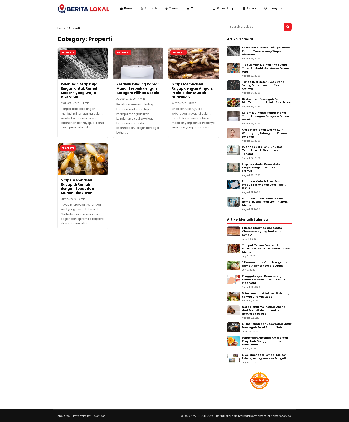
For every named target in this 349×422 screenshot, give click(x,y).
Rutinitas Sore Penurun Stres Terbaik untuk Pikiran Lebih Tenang (262, 150)
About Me (63, 416)
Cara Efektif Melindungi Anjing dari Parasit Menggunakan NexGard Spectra (263, 310)
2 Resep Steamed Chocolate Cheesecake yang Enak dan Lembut (262, 231)
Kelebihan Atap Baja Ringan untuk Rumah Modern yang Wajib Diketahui (79, 91)
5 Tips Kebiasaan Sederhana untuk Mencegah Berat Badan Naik (267, 325)
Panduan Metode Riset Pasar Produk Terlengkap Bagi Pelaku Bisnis (264, 185)
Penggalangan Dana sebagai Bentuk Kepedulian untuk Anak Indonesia (263, 280)
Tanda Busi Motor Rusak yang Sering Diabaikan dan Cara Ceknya (263, 85)
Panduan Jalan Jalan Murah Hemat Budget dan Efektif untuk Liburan (265, 202)
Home (61, 28)
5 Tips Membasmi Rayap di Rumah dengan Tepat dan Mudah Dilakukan (77, 187)
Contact (99, 416)
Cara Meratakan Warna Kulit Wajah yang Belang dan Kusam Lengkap (264, 133)
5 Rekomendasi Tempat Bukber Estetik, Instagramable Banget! (264, 356)
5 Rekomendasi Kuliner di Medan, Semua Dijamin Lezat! (265, 295)
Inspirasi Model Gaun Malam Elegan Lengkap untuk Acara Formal (262, 168)
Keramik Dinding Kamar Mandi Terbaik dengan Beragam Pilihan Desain (137, 88)
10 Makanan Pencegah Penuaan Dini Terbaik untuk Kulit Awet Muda (266, 101)
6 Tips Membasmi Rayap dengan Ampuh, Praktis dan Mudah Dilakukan (192, 91)
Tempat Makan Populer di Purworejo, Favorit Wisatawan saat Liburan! (266, 249)
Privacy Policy (82, 416)
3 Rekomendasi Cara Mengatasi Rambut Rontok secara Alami (265, 264)
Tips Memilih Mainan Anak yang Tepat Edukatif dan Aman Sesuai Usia (265, 68)
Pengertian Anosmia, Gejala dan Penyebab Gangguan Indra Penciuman (265, 341)
